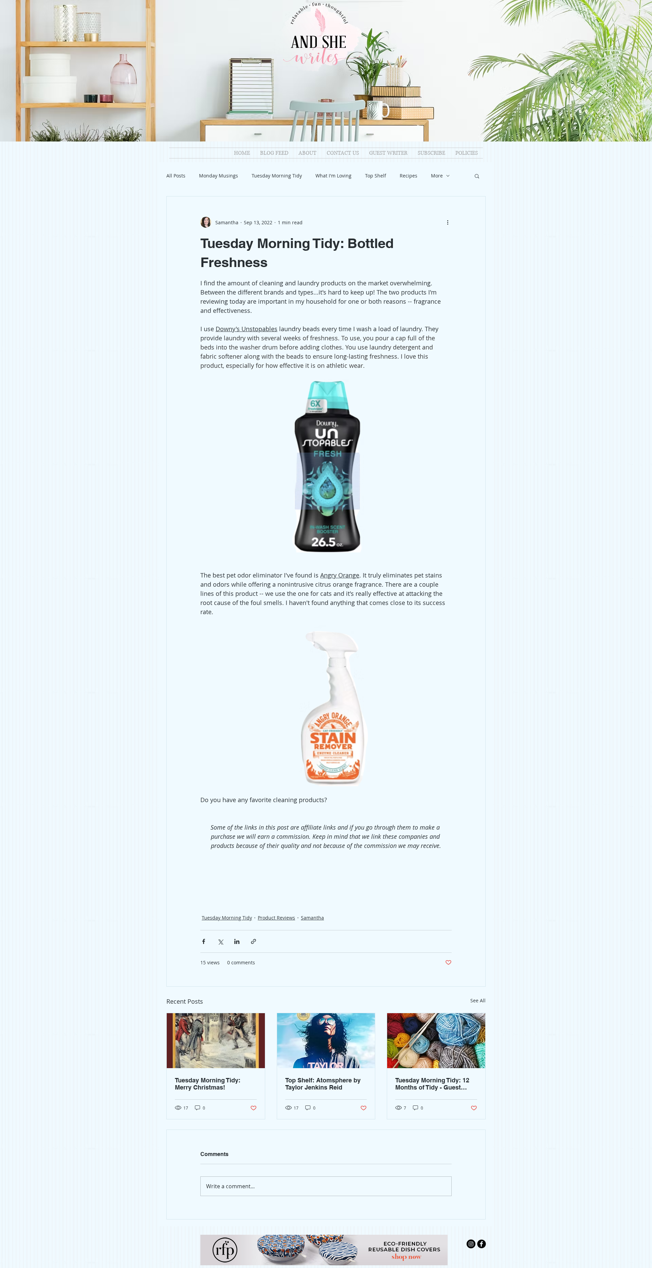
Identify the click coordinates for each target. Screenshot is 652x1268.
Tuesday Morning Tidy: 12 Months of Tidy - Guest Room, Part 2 (432, 1084)
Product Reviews (276, 917)
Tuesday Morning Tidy (277, 175)
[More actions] (447, 222)
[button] (477, 175)
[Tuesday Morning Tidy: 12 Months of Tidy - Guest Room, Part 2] (436, 1040)
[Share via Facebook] (203, 941)
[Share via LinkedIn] (237, 941)
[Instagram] (471, 1243)
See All (478, 1000)
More (437, 175)
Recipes (408, 175)
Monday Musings (218, 175)
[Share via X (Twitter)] (220, 941)
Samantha (312, 917)
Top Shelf (375, 175)
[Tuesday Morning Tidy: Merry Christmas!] (216, 1040)
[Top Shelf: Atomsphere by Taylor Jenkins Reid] (326, 1040)
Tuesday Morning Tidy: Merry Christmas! (207, 1084)
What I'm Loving (333, 175)
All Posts (175, 175)
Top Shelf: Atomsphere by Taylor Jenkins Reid (323, 1084)
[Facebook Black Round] (481, 1243)
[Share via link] (253, 941)
